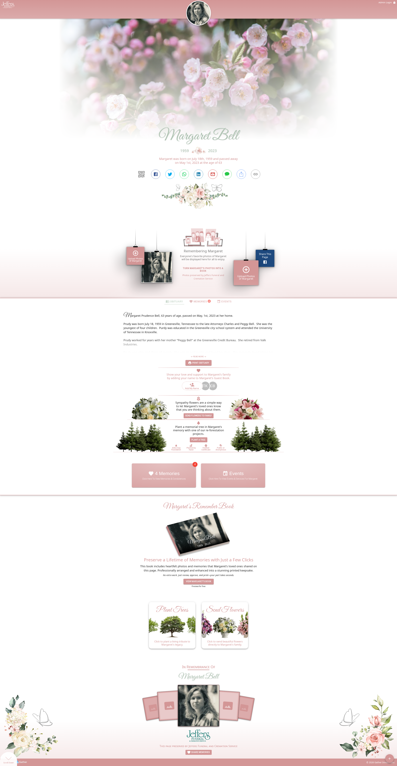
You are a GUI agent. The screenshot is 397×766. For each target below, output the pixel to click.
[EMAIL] (212, 174)
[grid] (198, 259)
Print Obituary (200, 363)
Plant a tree (198, 440)
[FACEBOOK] (155, 174)
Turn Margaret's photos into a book (203, 269)
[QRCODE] (141, 174)
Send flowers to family (198, 415)
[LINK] (255, 174)
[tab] (174, 301)
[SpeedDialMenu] (389, 758)
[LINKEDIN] (198, 174)
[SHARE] (241, 174)
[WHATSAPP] (184, 174)
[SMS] (227, 174)
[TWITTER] (170, 174)
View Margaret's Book (198, 581)
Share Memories (200, 752)
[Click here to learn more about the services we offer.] (198, 736)
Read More (198, 357)
